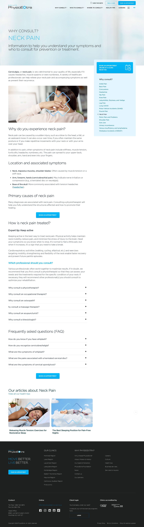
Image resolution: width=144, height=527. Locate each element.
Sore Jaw (102, 122)
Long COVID (103, 106)
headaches (18, 187)
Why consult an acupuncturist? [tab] (23, 313)
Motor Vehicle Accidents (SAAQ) (111, 108)
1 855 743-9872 (97, 3)
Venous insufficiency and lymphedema (113, 128)
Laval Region (48, 459)
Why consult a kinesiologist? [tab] (22, 319)
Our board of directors (82, 463)
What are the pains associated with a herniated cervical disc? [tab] (37, 358)
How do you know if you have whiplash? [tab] (27, 339)
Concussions (103, 89)
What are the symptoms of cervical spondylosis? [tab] (31, 364)
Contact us (78, 474)
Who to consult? (77, 8)
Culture (107, 459)
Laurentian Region (50, 463)
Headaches (103, 92)
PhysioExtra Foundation (83, 466)
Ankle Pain (103, 84)
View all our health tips (19, 394)
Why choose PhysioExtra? (83, 456)
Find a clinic (111, 3)
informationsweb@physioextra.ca (50, 505)
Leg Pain (102, 103)
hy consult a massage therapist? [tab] (23, 307)
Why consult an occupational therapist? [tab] (27, 294)
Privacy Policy (101, 523)
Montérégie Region (50, 470)
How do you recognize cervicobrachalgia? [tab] (28, 345)
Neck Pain (103, 114)
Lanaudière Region (50, 466)
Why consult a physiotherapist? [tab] (23, 288)
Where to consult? (95, 8)
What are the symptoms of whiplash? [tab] (26, 352)
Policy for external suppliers (128, 523)
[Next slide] (136, 412)
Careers (122, 8)
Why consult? (60, 8)
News (76, 470)
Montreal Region (49, 456)
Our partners (79, 477)
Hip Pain (102, 95)
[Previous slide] (8, 412)
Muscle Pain (103, 111)
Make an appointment (127, 3)
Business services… (111, 466)
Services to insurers (111, 470)
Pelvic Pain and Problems (108, 117)
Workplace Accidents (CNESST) (110, 131)
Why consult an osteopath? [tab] (21, 300)
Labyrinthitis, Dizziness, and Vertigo (112, 100)
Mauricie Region (49, 477)
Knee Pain (102, 97)
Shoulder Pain (104, 120)
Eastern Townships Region (53, 474)
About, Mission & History (83, 459)
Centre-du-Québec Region (53, 481)
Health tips (110, 8)
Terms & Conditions (112, 523)
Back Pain (102, 86)
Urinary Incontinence (106, 125)
